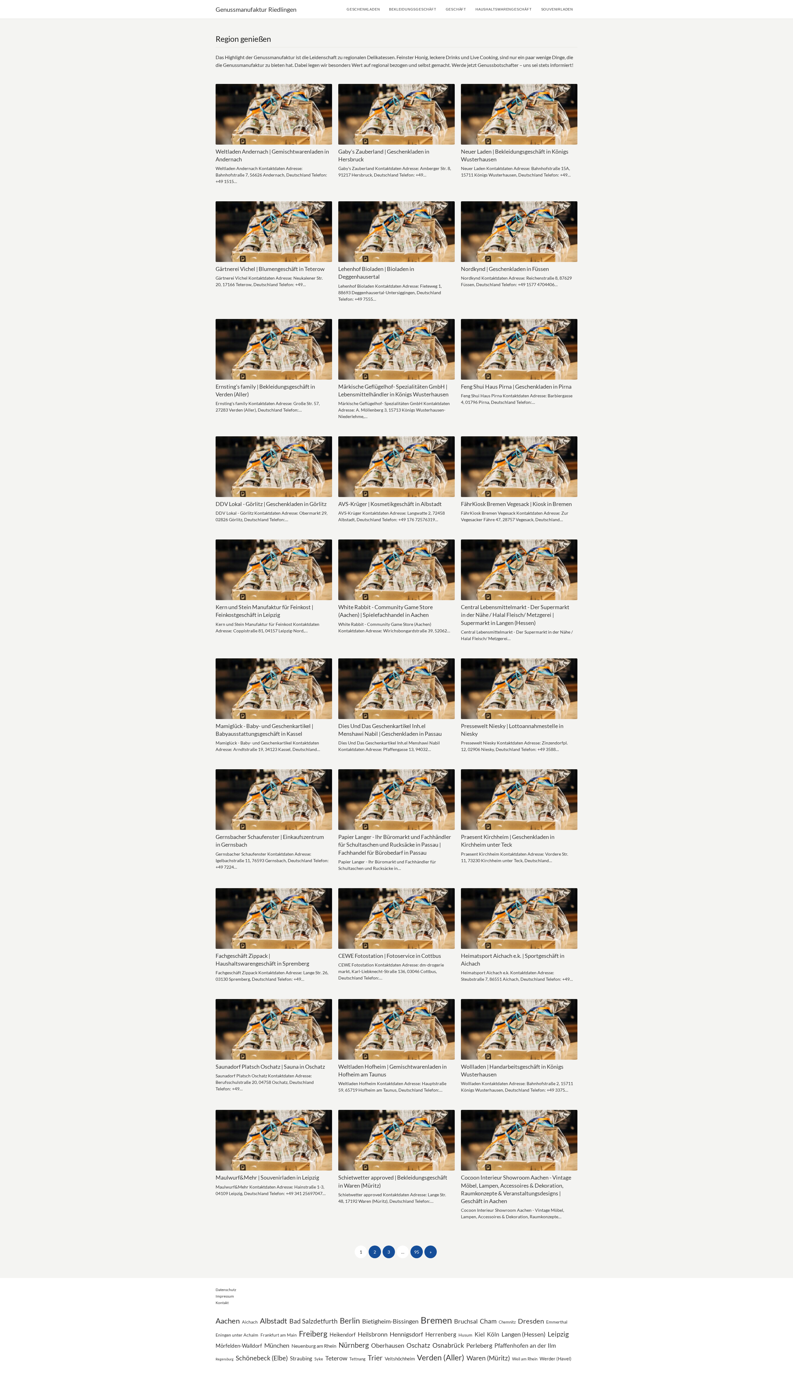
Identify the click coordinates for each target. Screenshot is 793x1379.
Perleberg (479, 1345)
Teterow (336, 1358)
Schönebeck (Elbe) (262, 1358)
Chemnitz (507, 1322)
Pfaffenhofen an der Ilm (525, 1345)
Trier (375, 1357)
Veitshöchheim (400, 1358)
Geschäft (456, 9)
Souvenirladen (557, 9)
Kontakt (222, 1302)
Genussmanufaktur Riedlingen (256, 9)
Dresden (531, 1321)
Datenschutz (226, 1289)
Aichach (250, 1321)
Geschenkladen (363, 9)
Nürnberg (354, 1345)
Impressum (225, 1296)
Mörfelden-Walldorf (239, 1345)
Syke (318, 1359)
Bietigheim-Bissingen (390, 1321)
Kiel (480, 1334)
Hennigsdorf (406, 1334)
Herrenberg (440, 1334)
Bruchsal (466, 1321)
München (276, 1345)
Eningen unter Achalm (237, 1335)
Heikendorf (343, 1334)
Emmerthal (556, 1321)
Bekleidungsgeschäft (412, 9)
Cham (488, 1321)
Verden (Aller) (440, 1357)
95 (416, 1252)
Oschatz (418, 1345)
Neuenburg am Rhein (313, 1346)
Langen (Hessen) (523, 1334)
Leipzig (558, 1334)
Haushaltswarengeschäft (503, 9)
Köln (493, 1334)
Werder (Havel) (556, 1358)
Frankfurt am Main (279, 1335)
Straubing (301, 1358)
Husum (465, 1335)
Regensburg (225, 1359)
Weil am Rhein (524, 1359)
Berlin (350, 1320)
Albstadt (273, 1320)
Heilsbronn (373, 1334)
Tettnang (357, 1358)
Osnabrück (448, 1345)
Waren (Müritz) (488, 1358)
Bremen (436, 1320)
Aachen (228, 1320)
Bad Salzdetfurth (313, 1321)
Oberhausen (387, 1345)
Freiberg (313, 1333)
